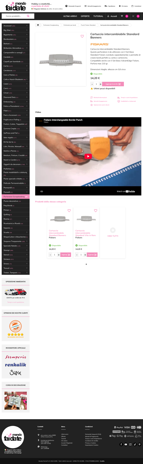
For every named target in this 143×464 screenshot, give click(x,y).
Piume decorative (12, 201)
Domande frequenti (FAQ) (93, 434)
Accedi (114, 16)
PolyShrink (9, 205)
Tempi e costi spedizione (15, 302)
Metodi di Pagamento (91, 436)
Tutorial (63, 438)
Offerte (63, 436)
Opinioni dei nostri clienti (101, 105)
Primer (7, 210)
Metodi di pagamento (94, 6)
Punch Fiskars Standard (88, 25)
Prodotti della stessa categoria (50, 201)
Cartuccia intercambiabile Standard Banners (57, 232)
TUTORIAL (98, 16)
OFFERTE (85, 16)
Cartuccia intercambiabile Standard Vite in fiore (85, 232)
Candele (8, 57)
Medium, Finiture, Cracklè (15, 155)
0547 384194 (45, 442)
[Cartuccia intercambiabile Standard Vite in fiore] (86, 219)
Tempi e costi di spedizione (129, 97)
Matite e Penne (11, 151)
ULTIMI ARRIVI (70, 16)
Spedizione (111, 6)
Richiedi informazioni (100, 97)
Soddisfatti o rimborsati (128, 101)
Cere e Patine (10, 75)
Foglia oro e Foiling (12, 119)
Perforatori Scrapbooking (51, 25)
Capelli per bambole (13, 61)
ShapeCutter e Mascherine (16, 237)
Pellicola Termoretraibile (15, 183)
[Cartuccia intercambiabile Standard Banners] (60, 219)
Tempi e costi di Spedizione (93, 438)
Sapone (8, 228)
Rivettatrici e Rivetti (13, 223)
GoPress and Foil (11, 133)
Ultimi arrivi (64, 434)
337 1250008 (45, 448)
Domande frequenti (74, 6)
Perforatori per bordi (70, 25)
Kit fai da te (10, 142)
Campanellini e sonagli (14, 52)
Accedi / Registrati (66, 443)
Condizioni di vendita (91, 441)
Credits (102, 461)
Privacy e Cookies (90, 443)
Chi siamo (125, 6)
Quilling (8, 214)
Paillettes (9, 169)
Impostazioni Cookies (91, 445)
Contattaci (138, 6)
